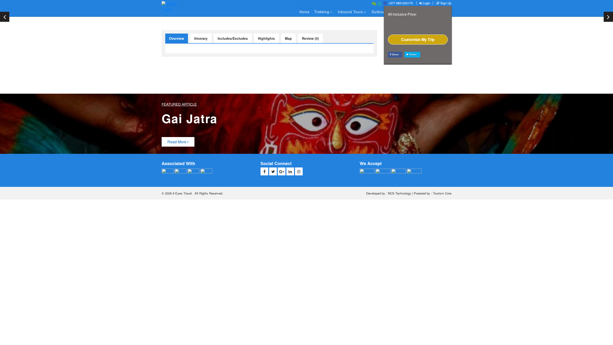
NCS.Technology (399, 193)
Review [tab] (310, 38)
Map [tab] (288, 38)
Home (305, 11)
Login (426, 3)
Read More (177, 141)
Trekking (321, 11)
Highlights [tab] (266, 38)
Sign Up (445, 3)
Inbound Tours (350, 11)
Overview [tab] (176, 38)
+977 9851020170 (400, 3)
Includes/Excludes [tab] (233, 38)
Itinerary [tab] (201, 38)
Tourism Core (442, 193)
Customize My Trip (418, 39)
